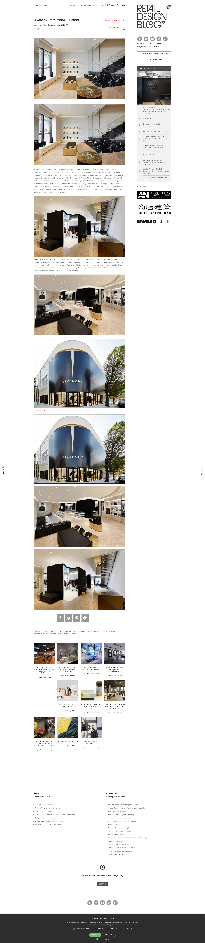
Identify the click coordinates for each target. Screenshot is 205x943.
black (41, 631)
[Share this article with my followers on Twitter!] (68, 618)
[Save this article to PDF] (85, 618)
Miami (117, 631)
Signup (44, 5)
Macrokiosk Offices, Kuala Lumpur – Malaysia (115, 669)
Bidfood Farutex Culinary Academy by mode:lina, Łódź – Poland (44, 670)
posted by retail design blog (46, 24)
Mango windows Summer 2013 (91, 742)
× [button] (203, 916)
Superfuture (41, 410)
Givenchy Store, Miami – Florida (56, 20)
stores (64, 633)
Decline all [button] (109, 935)
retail (42, 633)
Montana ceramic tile (68, 741)
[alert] (102, 928)
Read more (115, 925)
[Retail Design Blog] (154, 17)
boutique (47, 631)
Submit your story (89, 5)
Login (36, 5)
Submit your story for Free (154, 53)
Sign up (102, 884)
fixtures (59, 631)
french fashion (74, 631)
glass (90, 631)
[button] (74, 928)
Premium (103, 5)
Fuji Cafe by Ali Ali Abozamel (67, 705)
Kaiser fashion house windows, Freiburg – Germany (68, 669)
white (69, 633)
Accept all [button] (95, 935)
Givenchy (38, 169)
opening (37, 633)
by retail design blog (44, 677)
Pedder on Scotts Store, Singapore (91, 668)
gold (95, 631)
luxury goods (103, 631)
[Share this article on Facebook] (60, 618)
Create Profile (154, 59)
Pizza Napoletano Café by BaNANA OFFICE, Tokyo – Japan (44, 743)
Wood (74, 633)
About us (74, 5)
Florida (65, 631)
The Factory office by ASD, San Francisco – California (115, 706)
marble (111, 631)
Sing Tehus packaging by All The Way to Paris (91, 706)
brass (53, 631)
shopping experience (53, 633)
